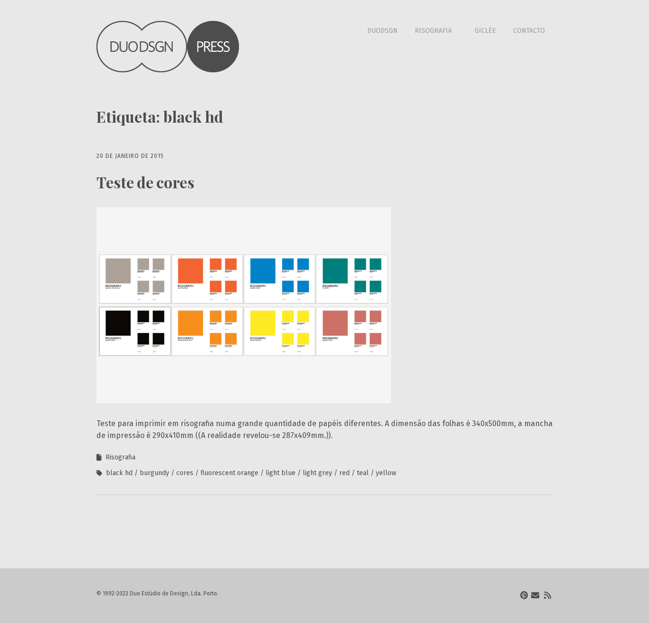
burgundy (154, 473)
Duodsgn (382, 31)
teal (363, 473)
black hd (119, 473)
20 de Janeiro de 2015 (130, 156)
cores (184, 473)
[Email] (535, 595)
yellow (386, 473)
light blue (281, 473)
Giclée (485, 31)
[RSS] (548, 595)
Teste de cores (145, 182)
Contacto (529, 31)
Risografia (433, 31)
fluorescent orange (229, 473)
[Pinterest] (524, 595)
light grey (317, 473)
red (344, 473)
